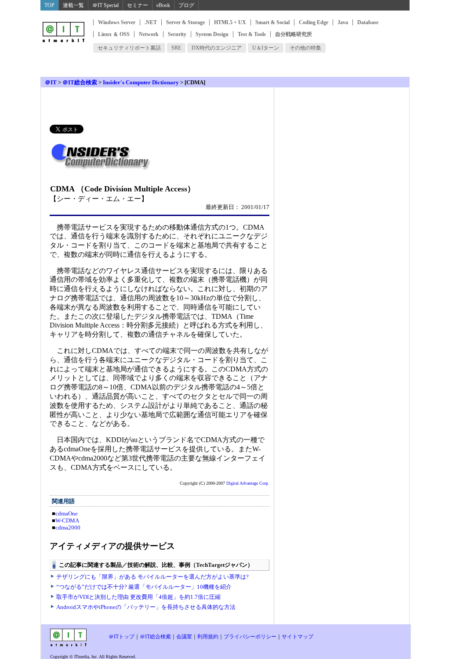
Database (367, 22)
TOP (49, 5)
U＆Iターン (265, 48)
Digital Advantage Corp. (247, 483)
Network (149, 34)
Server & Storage (185, 22)
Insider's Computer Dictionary (141, 82)
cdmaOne (66, 513)
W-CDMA (67, 520)
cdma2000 (67, 527)
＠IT (51, 82)
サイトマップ (297, 637)
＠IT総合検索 (79, 82)
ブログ (186, 5)
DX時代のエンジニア (217, 48)
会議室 (184, 637)
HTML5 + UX (230, 22)
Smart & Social (272, 22)
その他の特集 (305, 48)
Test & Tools (252, 34)
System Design (212, 34)
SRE (176, 48)
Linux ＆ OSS (114, 34)
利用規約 (207, 637)
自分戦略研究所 (293, 34)
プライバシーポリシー (250, 637)
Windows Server (116, 22)
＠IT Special (105, 5)
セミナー (137, 5)
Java (343, 22)
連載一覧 (73, 5)
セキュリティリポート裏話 (129, 48)
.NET (151, 22)
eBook (163, 5)
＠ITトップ (121, 637)
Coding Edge (313, 22)
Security (177, 34)
